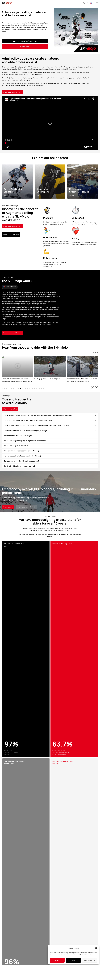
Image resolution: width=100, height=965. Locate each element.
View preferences (89, 960)
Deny (73, 960)
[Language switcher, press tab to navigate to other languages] (92, 3)
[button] (96, 948)
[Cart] (87, 3)
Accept (57, 960)
